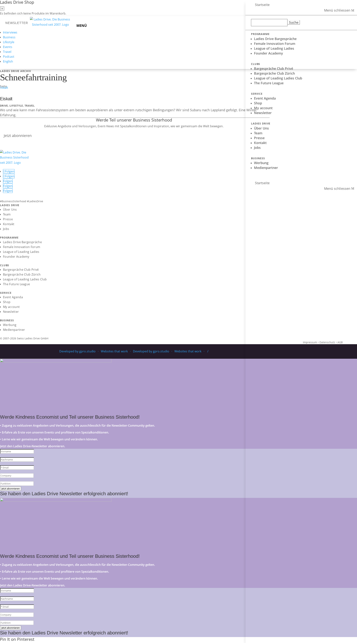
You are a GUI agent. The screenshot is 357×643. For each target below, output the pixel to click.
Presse (259, 138)
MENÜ (81, 25)
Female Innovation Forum (274, 43)
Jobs (257, 147)
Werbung (261, 163)
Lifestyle (8, 42)
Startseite (262, 4)
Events (7, 47)
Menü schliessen (337, 10)
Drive (4, 105)
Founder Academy (268, 53)
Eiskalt (6, 98)
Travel (7, 52)
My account (263, 108)
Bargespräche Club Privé (273, 68)
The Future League (269, 83)
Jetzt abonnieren (18, 135)
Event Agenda (265, 98)
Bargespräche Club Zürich (274, 73)
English (8, 61)
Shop (258, 103)
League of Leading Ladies (274, 48)
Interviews (10, 32)
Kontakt (260, 142)
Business (9, 37)
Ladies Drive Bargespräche (275, 38)
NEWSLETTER (16, 23)
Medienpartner (266, 167)
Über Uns (261, 128)
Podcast (8, 57)
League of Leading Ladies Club (278, 78)
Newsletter (263, 113)
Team (258, 133)
